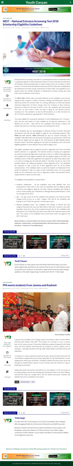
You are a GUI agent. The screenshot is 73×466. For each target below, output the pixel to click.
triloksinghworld (8, 347)
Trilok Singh (7, 343)
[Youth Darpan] (5, 9)
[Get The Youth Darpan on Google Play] (53, 9)
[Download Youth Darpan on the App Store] (62, 9)
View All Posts (65, 255)
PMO (33, 382)
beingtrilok (8, 344)
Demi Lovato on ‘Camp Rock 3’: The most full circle (36, 242)
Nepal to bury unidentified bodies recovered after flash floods (13, 242)
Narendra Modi (25, 382)
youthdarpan (8, 89)
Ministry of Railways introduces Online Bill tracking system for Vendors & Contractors (36, 449)
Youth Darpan (36, 2)
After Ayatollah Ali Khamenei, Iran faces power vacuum (60, 242)
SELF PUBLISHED (7, 18)
